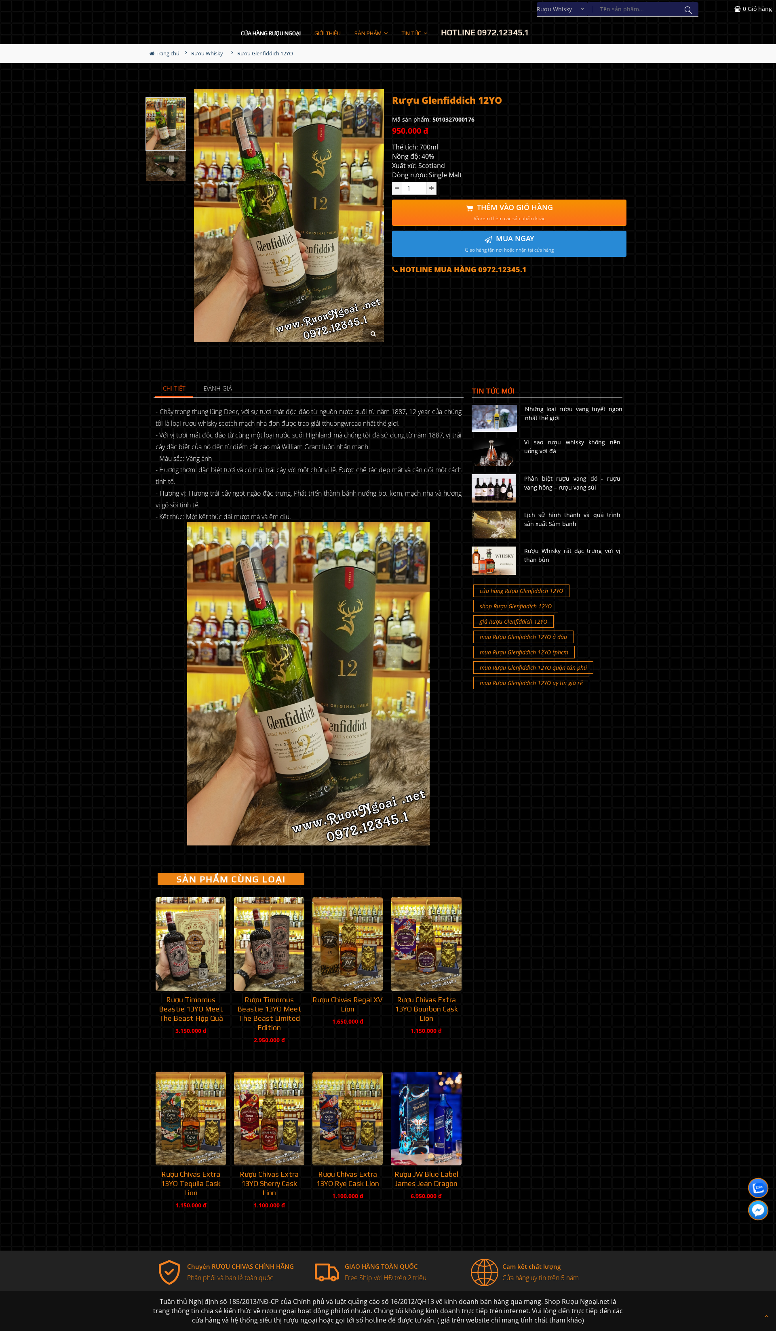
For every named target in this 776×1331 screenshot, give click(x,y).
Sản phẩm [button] (368, 33)
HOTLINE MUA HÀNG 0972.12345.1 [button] (462, 269)
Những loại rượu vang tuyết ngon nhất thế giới (573, 413)
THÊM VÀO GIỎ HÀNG (513, 212)
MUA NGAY (509, 243)
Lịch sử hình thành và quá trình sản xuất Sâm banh (572, 519)
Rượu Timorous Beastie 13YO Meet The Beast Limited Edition (269, 1013)
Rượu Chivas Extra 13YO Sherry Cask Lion (269, 1183)
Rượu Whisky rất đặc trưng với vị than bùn (572, 555)
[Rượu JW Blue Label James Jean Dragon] (426, 1118)
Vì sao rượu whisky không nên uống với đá (572, 446)
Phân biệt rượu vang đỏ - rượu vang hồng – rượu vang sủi (572, 483)
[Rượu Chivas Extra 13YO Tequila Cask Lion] (191, 1118)
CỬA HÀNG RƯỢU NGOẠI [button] (271, 33)
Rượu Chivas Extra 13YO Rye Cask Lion (347, 1179)
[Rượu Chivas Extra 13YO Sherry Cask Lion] (269, 1118)
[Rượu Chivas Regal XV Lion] (347, 944)
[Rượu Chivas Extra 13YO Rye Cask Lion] (347, 1118)
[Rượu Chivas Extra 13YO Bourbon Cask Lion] (426, 944)
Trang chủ (166, 53)
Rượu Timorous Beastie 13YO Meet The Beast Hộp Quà (191, 1008)
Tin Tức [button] (411, 33)
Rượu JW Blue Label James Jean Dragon (426, 1179)
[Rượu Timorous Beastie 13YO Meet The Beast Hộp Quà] (191, 944)
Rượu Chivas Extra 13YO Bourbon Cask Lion (426, 1008)
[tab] (174, 389)
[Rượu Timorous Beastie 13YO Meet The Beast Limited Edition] (269, 944)
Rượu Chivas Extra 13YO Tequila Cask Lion (191, 1183)
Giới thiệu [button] (327, 33)
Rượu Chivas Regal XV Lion (347, 1004)
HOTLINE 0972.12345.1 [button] (485, 32)
